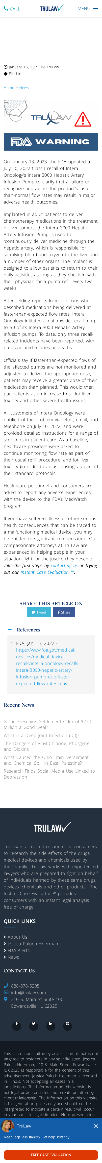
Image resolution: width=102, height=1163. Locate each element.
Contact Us (19, 970)
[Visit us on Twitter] (33, 1026)
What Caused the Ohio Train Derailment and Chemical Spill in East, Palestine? (46, 760)
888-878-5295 (25, 986)
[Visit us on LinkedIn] (50, 1026)
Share (65, 612)
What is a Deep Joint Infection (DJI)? (41, 735)
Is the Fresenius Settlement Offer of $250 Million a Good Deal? (47, 724)
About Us (17, 937)
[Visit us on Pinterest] (67, 1026)
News (13, 957)
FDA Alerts (18, 950)
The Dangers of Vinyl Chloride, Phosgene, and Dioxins (47, 746)
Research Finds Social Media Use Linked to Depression (49, 774)
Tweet (40, 612)
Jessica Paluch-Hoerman (33, 944)
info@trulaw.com (28, 993)
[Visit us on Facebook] (16, 1026)
